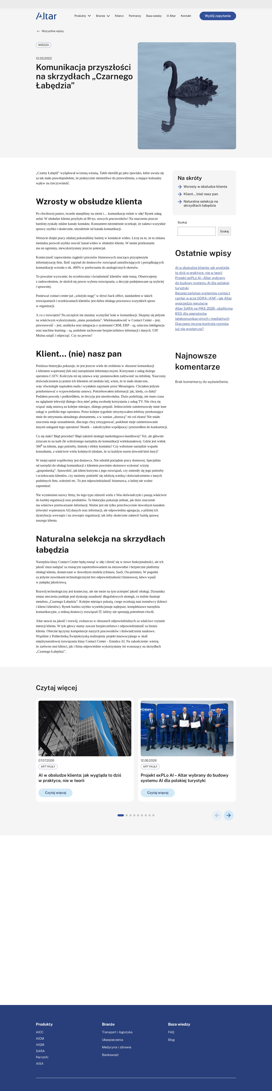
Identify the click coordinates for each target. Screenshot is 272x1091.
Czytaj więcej (55, 793)
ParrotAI (42, 1057)
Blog (171, 1040)
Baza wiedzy (154, 15)
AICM (40, 1038)
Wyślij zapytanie (218, 16)
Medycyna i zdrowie (116, 1047)
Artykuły (48, 766)
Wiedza (43, 45)
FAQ (171, 1032)
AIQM (40, 1044)
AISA (40, 1063)
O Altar (171, 15)
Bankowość (110, 1055)
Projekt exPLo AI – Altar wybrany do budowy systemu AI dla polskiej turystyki (202, 283)
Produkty (80, 15)
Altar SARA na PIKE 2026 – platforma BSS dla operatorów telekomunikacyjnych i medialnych (204, 313)
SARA (40, 1051)
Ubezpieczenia (112, 1040)
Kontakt (186, 15)
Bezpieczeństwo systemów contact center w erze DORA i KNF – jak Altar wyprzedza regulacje (203, 298)
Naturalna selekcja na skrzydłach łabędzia (201, 203)
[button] (121, 815)
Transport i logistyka (117, 1032)
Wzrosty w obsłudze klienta (205, 187)
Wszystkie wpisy (52, 31)
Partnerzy (135, 15)
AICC (39, 1032)
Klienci (119, 15)
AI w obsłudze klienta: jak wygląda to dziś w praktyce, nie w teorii (79, 778)
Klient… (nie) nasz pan (201, 194)
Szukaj (182, 222)
